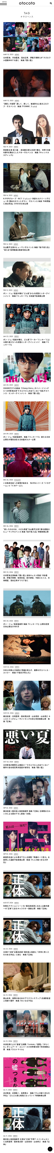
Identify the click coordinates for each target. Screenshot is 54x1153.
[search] (51, 3)
